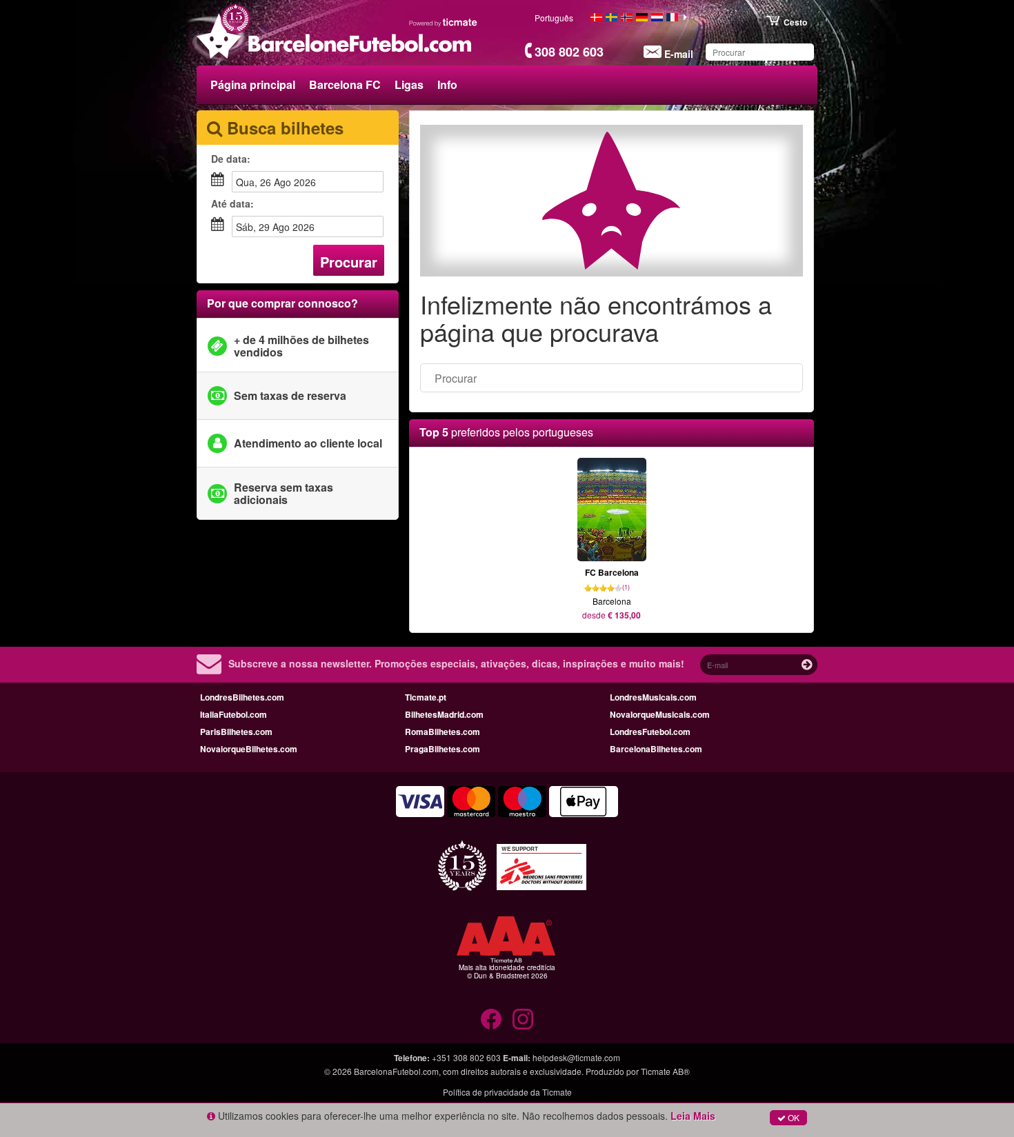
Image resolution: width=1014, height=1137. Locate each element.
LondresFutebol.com (650, 731)
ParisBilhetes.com (236, 731)
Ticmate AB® (665, 1071)
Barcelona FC (345, 84)
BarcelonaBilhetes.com (656, 749)
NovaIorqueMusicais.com (660, 714)
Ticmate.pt (425, 697)
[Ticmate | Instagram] (523, 1019)
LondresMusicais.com (653, 697)
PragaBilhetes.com (442, 749)
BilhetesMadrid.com (444, 714)
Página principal (252, 84)
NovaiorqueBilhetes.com (248, 749)
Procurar (348, 262)
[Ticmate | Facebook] (491, 1019)
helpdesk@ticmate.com (576, 1057)
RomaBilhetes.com (442, 731)
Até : (232, 203)
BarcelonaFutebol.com (396, 1071)
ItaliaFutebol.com (233, 714)
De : (230, 158)
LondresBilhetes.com (242, 697)
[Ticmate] (443, 22)
